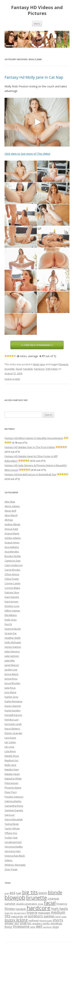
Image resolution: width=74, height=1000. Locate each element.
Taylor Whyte (12, 828)
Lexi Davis (10, 737)
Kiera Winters (12, 728)
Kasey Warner (13, 706)
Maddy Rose (12, 756)
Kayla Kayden (12, 710)
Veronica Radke (14, 846)
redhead (33, 920)
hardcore (39, 369)
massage (44, 913)
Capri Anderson (14, 565)
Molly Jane (39, 364)
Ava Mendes (12, 551)
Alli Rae (9, 519)
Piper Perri (11, 792)
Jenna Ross (11, 678)
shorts (58, 920)
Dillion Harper (12, 610)
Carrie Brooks (12, 569)
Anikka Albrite (12, 524)
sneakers (37, 923)
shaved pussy (45, 920)
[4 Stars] (12, 356)
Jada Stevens (12, 651)
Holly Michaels (13, 642)
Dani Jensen (11, 601)
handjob (28, 369)
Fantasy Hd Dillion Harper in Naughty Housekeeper (34, 438)
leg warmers (20, 913)
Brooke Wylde (13, 556)
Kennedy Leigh (13, 724)
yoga (55, 927)
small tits (25, 923)
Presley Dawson (14, 796)
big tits (30, 892)
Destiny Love (12, 606)
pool (58, 916)
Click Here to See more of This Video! (27, 153)
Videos (9, 860)
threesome (21, 926)
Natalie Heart (12, 774)
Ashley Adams (13, 538)
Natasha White (13, 778)
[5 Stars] (15, 356)
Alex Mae (10, 501)
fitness (10, 908)
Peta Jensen (11, 783)
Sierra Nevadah (14, 819)
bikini (43, 893)
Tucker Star (11, 837)
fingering (61, 903)
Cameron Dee (12, 560)
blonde (55, 892)
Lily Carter (10, 742)
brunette (10, 369)
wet (39, 926)
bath (18, 893)
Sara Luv (10, 815)
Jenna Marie (11, 674)
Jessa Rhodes (12, 683)
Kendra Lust (11, 719)
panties (49, 916)
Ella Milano (11, 615)
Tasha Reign (12, 824)
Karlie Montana (13, 701)
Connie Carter (12, 583)
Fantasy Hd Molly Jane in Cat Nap (34, 77)
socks (46, 923)
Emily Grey (11, 619)
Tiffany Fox (11, 833)
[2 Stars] (8, 356)
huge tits (9, 913)
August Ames (12, 542)
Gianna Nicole (13, 628)
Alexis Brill (10, 510)
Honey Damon (13, 647)
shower (9, 923)
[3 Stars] (10, 356)
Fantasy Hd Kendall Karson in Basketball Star (30, 474)
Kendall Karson (13, 715)
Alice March (11, 515)
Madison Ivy (11, 760)
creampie (53, 898)
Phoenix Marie (13, 787)
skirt (16, 923)
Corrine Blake (12, 588)
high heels (52, 369)
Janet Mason (12, 665)
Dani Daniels (12, 597)
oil (25, 916)
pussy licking (16, 919)
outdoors (35, 916)
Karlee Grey (11, 697)
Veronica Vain (12, 851)
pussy (63, 916)
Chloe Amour (12, 574)
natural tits (17, 916)
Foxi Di (8, 624)
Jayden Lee (11, 669)
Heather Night (12, 637)
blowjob (63, 364)
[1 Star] (6, 356)
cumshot (10, 903)
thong (8, 927)
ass (12, 892)
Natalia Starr (12, 769)
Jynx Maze (10, 692)
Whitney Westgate (15, 864)
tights (32, 927)
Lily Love (9, 746)
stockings (56, 923)
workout (47, 927)
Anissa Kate (11, 529)
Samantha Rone (14, 805)
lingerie (32, 913)
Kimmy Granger (13, 733)
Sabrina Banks (13, 801)
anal (7, 893)
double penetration (26, 903)
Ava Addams (12, 547)
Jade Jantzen (12, 656)
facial (19, 369)
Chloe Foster (12, 578)
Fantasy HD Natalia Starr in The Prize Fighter (30, 447)
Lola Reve (10, 751)
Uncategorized (13, 842)
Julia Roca (10, 687)
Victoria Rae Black (15, 855)
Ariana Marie (12, 533)
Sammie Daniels (14, 810)
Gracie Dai (11, 633)
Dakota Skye (12, 592)
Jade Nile (10, 660)
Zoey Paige (11, 869)
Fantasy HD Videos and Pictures (37, 10)
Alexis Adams (12, 506)
